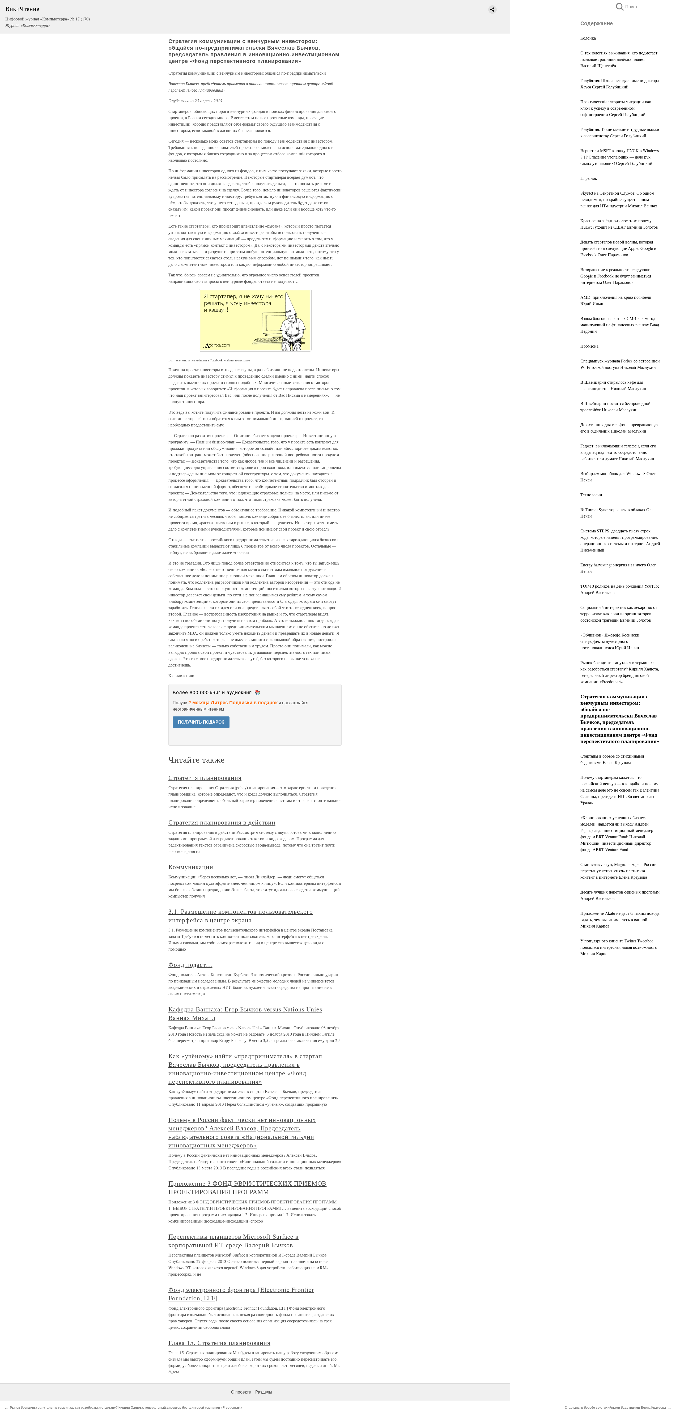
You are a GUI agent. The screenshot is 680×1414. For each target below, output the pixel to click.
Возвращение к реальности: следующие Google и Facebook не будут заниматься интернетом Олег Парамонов (616, 276)
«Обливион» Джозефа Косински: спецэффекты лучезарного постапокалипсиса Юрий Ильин (610, 641)
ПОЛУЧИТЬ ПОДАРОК (201, 722)
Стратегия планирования (204, 777)
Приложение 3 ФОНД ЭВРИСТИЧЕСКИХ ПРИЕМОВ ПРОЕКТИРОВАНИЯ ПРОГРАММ (247, 1187)
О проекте (241, 1392)
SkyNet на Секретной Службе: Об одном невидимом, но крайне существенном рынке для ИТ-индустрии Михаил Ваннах (618, 199)
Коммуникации (190, 866)
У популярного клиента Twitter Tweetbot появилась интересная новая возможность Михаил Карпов (618, 947)
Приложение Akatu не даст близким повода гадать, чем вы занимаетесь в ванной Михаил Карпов (620, 919)
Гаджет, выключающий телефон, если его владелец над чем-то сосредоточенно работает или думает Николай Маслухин (618, 452)
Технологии (591, 494)
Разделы (263, 1392)
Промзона (589, 346)
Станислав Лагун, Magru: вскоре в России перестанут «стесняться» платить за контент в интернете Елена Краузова (618, 870)
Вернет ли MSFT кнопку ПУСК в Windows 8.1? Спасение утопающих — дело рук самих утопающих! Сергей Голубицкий (619, 157)
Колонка (588, 38)
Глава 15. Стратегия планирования (219, 1342)
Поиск (626, 7)
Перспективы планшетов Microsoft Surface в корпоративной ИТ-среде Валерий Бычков (233, 1240)
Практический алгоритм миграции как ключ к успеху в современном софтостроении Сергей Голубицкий (615, 108)
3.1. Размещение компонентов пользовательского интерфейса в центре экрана (240, 915)
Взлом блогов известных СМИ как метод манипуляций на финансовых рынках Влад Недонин (619, 324)
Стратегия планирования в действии (221, 822)
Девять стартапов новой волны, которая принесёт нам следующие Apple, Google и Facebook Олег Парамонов (618, 248)
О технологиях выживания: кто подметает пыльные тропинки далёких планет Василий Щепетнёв (618, 59)
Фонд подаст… (190, 964)
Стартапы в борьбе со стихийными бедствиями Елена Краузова (615, 1407)
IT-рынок (588, 178)
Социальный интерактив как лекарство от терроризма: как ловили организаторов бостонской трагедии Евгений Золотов (618, 613)
